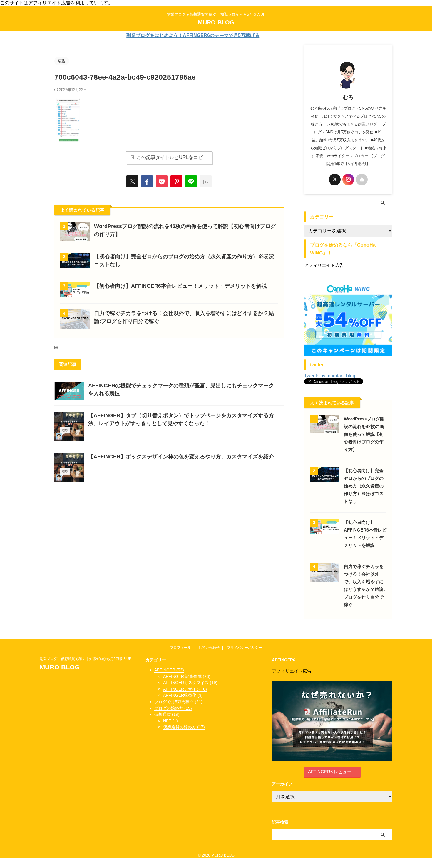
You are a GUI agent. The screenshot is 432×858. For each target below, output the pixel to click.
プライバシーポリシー (244, 648)
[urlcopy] (206, 181)
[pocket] (162, 181)
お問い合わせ (209, 648)
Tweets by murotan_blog (329, 375)
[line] (191, 181)
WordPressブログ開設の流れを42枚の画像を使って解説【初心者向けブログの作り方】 (364, 434)
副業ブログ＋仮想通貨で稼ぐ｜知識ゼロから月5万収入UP (87, 659)
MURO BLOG (216, 22)
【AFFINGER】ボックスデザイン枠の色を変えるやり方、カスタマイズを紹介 (181, 457)
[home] (362, 179)
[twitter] (132, 181)
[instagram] (348, 179)
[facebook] (147, 181)
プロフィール (180, 648)
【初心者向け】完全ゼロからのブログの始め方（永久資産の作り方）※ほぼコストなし (364, 486)
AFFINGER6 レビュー (329, 771)
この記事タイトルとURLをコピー (172, 157)
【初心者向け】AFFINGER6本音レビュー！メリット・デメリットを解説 (180, 286)
